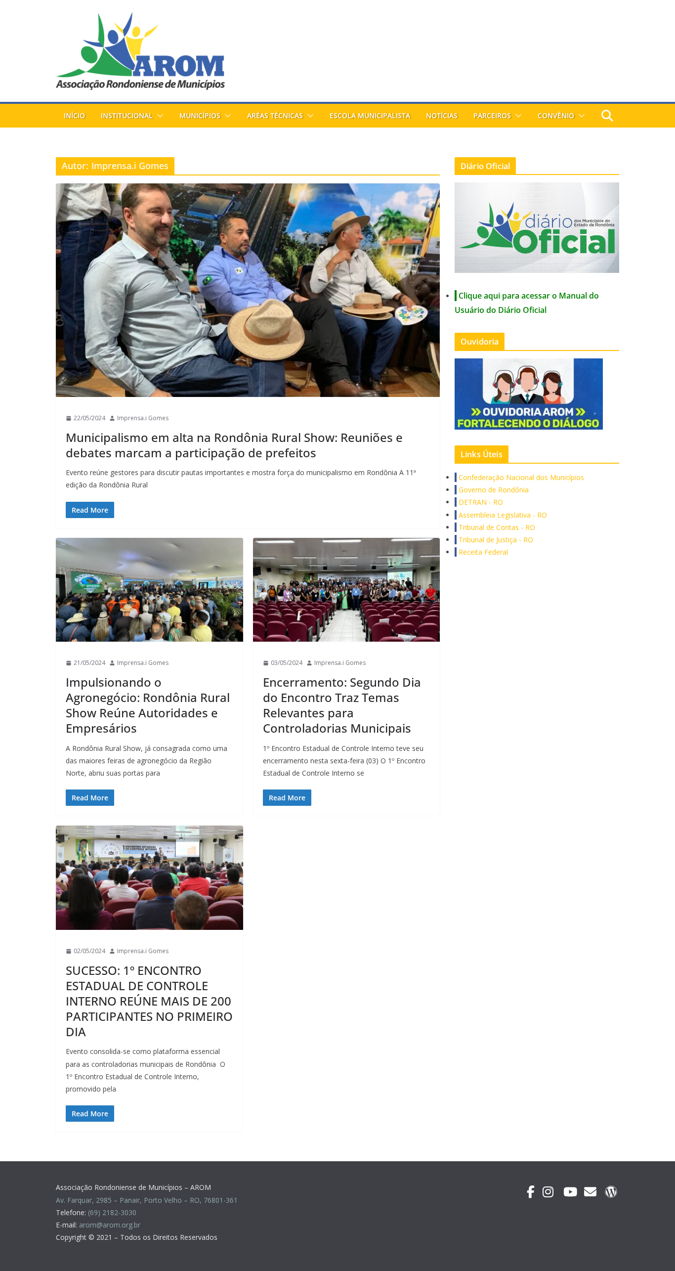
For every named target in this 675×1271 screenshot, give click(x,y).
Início (74, 115)
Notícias (442, 115)
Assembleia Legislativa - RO (502, 515)
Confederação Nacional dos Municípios (520, 477)
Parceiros (492, 115)
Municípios (199, 115)
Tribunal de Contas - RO (496, 527)
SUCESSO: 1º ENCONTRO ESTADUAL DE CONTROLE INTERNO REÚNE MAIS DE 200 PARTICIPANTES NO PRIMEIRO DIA (149, 1001)
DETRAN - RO (480, 502)
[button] (158, 116)
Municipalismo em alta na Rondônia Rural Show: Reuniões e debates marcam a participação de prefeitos (234, 445)
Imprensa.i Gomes (143, 418)
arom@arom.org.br (110, 1224)
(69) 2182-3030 (113, 1212)
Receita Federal (482, 552)
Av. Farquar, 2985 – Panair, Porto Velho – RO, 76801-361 (147, 1200)
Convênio (556, 115)
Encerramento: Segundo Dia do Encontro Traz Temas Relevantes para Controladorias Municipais (342, 705)
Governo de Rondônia (493, 489)
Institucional (127, 115)
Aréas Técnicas (275, 115)
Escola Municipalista (370, 115)
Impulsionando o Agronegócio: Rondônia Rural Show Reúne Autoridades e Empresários (148, 705)
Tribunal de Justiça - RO (495, 539)
